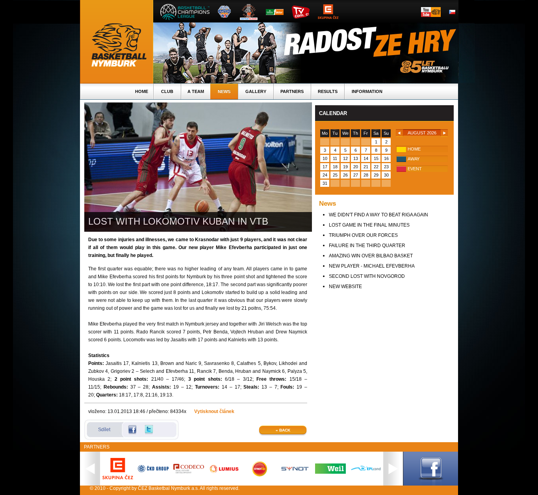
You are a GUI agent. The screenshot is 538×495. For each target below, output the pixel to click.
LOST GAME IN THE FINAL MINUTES (369, 225)
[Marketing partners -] (295, 471)
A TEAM (195, 91)
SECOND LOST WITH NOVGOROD (367, 276)
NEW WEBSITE (345, 286)
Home (141, 91)
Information (367, 91)
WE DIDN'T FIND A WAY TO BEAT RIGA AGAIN (378, 215)
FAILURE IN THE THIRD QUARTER (367, 245)
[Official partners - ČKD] (153, 470)
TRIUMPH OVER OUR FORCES (363, 235)
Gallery (255, 91)
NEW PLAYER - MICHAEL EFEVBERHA (372, 266)
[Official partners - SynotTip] (259, 475)
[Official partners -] (188, 472)
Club (167, 91)
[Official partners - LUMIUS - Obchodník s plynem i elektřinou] (224, 472)
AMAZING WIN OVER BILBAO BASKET (371, 256)
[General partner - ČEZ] (117, 477)
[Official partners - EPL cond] (366, 471)
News (224, 91)
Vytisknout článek (214, 411)
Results (328, 91)
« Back (283, 430)
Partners (292, 91)
